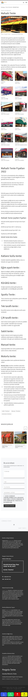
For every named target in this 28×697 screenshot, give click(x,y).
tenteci (7, 193)
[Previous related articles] (22, 428)
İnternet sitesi (9, 492)
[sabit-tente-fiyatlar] (7, 106)
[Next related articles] (25, 428)
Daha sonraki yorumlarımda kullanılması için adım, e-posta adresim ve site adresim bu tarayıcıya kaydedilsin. (14, 499)
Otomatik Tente (19, 446)
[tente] (7, 76)
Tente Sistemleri (9, 7)
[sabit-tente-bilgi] (7, 91)
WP (9, 690)
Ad (5, 481)
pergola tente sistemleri (15, 640)
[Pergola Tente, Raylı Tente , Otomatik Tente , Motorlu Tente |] (4, 2)
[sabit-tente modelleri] (21, 153)
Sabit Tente (5, 446)
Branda (6, 47)
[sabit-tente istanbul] (7, 137)
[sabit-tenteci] (7, 122)
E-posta (7, 487)
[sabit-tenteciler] (21, 91)
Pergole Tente (7, 34)
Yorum (6, 471)
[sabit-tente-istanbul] (21, 106)
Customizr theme (20, 690)
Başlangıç (3, 7)
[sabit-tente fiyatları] (7, 153)
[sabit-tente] (21, 76)
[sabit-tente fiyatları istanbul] (21, 137)
